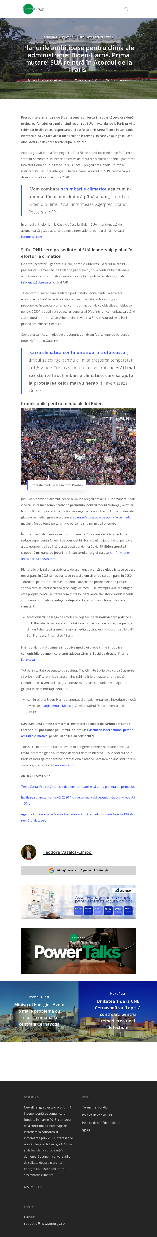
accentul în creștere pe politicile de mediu (102, 517)
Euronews (28, 660)
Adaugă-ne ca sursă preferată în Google (82, 870)
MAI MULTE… (33, 1187)
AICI (68, 689)
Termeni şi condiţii (95, 1107)
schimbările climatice (84, 189)
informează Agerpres (36, 282)
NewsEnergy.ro (35, 1107)
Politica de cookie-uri (97, 1115)
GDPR (86, 1130)
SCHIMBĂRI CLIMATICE (58, 37)
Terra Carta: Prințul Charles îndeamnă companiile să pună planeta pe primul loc (78, 787)
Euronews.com (31, 237)
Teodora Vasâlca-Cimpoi (48, 80)
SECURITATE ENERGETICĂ (96, 37)
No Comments (116, 80)
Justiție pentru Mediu (55, 706)
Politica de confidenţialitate (101, 1123)
